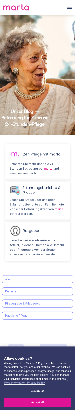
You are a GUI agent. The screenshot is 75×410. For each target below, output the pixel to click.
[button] (70, 9)
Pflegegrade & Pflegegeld (22, 303)
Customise (37, 390)
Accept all (37, 402)
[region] (37, 378)
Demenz (10, 291)
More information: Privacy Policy (24, 382)
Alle (7, 279)
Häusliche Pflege (16, 315)
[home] (16, 9)
